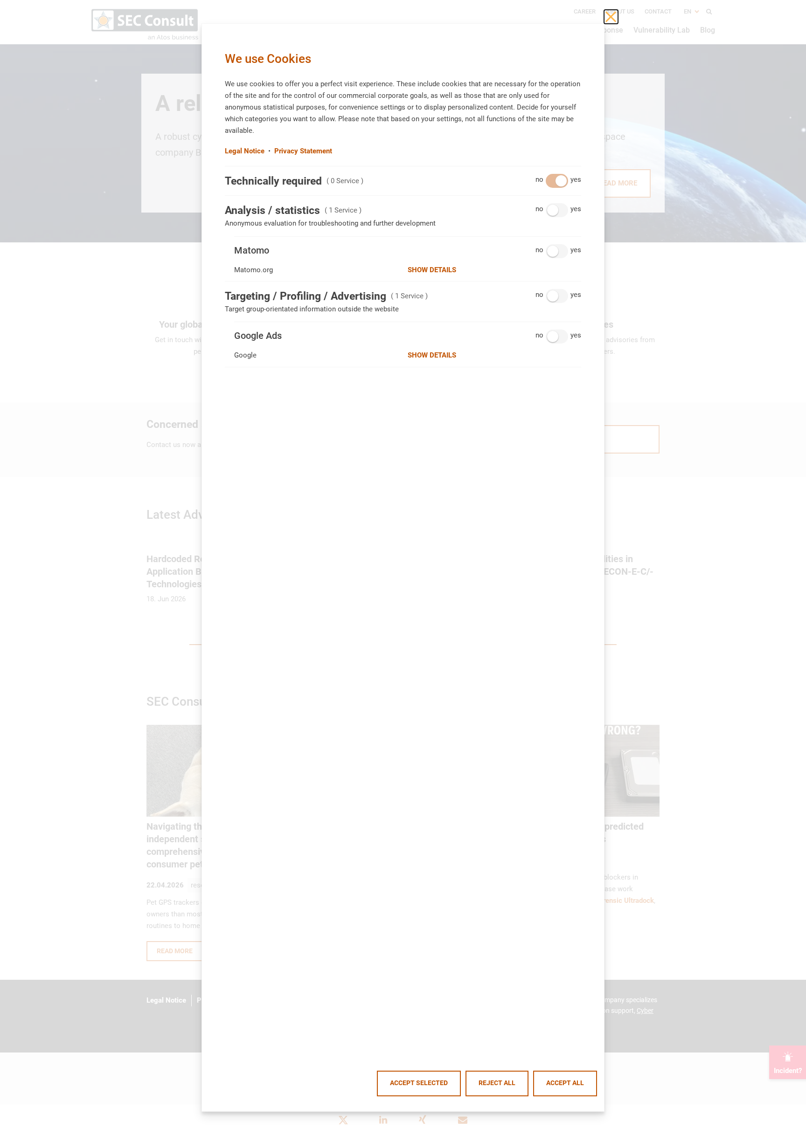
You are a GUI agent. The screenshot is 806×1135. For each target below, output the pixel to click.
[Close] (611, 17)
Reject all (497, 1083)
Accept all (565, 1083)
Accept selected (419, 1083)
